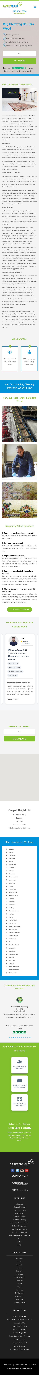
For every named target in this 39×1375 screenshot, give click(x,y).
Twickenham (19, 1293)
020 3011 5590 (22, 1343)
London (19, 1284)
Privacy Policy (7, 1364)
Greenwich (19, 1271)
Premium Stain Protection (19, 1223)
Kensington (20, 1274)
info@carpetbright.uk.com (19, 828)
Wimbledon (20, 1299)
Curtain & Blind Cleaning (15, 671)
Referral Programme (19, 1226)
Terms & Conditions (21, 1364)
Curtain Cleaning (19, 1217)
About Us (19, 1204)
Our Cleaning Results (19, 1229)
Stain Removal (13, 675)
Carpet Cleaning (13, 663)
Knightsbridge (19, 1277)
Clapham (19, 1265)
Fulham (19, 1268)
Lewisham (19, 1280)
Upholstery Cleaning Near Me (19, 1235)
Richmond (19, 1290)
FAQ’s (19, 1242)
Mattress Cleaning (19, 1220)
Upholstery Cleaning (14, 667)
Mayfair (19, 1287)
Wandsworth (19, 1296)
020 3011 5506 (19, 11)
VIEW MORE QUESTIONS (19, 609)
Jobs (19, 1238)
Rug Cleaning (19, 1213)
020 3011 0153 (22, 1326)
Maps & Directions (19, 1329)
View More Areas (19, 1302)
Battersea (19, 1258)
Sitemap (33, 1364)
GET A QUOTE (19, 61)
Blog (19, 1245)
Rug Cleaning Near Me (19, 1232)
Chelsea (19, 1262)
